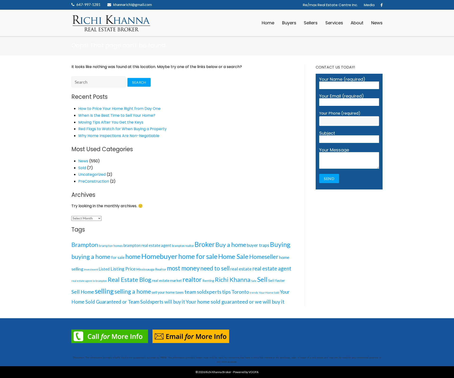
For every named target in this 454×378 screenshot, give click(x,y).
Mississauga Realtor (151, 269)
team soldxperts (202, 292)
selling (104, 291)
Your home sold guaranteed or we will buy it (235, 302)
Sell (262, 279)
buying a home (90, 256)
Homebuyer (159, 256)
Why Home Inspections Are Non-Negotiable (118, 135)
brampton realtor (183, 246)
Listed (104, 269)
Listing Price (123, 268)
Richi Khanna (232, 279)
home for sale (198, 256)
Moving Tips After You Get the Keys (110, 122)
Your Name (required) (342, 79)
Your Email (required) (341, 96)
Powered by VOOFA (245, 372)
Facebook (381, 4)
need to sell (215, 268)
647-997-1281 (88, 4)
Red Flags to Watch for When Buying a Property (122, 129)
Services (334, 23)
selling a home (132, 291)
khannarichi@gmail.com (132, 4)
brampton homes (111, 246)
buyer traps (258, 245)
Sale (253, 281)
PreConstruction (93, 181)
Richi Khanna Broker (218, 372)
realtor (192, 279)
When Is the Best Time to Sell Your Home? (116, 115)
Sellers (311, 23)
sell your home (163, 292)
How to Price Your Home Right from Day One (119, 108)
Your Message (334, 150)
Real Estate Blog (129, 279)
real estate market (167, 280)
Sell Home (82, 292)
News (377, 23)
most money (183, 268)
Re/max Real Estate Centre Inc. (330, 4)
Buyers (289, 23)
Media (369, 4)
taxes (179, 292)
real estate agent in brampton (89, 280)
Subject (327, 133)
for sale (118, 257)
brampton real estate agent (147, 245)
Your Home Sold (269, 292)
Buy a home (230, 244)
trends (254, 292)
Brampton (84, 244)
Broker (205, 244)
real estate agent (271, 268)
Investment (91, 269)
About (357, 23)
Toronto (240, 292)
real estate (241, 268)
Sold (82, 168)
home (132, 256)
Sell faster (276, 280)
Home (268, 23)
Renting (208, 281)
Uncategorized (92, 174)
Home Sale (233, 256)
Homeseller (263, 256)
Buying (280, 244)
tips (226, 291)
